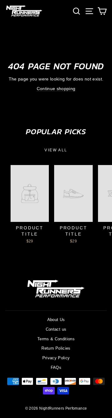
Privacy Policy (56, 358)
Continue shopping (56, 88)
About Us (56, 319)
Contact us (56, 329)
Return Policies (55, 348)
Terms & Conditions (56, 339)
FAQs (56, 367)
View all (55, 150)
